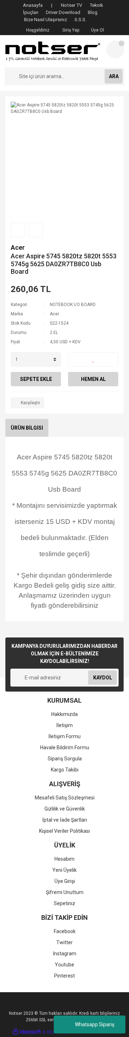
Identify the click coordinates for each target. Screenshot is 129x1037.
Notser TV (71, 5)
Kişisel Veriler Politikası (64, 831)
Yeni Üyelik (64, 870)
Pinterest (64, 976)
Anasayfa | (37, 5)
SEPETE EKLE (36, 379)
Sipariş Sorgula (65, 758)
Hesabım (64, 859)
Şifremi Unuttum (64, 892)
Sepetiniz (64, 903)
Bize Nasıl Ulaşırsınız (45, 19)
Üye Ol (97, 30)
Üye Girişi (64, 881)
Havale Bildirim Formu (64, 747)
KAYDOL (102, 677)
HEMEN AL (93, 379)
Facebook (65, 931)
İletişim (64, 725)
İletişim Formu (64, 736)
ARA (114, 76)
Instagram (64, 953)
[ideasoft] (27, 1031)
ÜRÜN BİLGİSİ (27, 428)
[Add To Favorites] (93, 359)
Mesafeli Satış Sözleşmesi (65, 798)
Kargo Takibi (64, 770)
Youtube (64, 964)
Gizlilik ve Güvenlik (64, 809)
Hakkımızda (64, 714)
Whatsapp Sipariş (94, 1024)
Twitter (64, 942)
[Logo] (53, 51)
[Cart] (115, 49)
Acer (18, 247)
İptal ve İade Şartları (64, 820)
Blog (92, 12)
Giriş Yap (70, 30)
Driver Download (63, 12)
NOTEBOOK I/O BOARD (73, 304)
